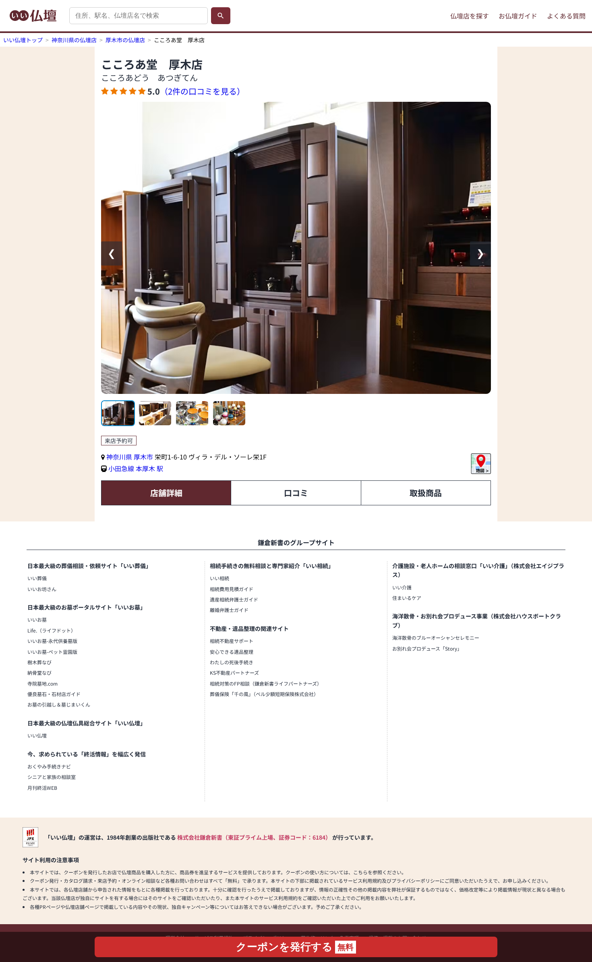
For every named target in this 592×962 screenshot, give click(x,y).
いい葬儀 (37, 578)
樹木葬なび (39, 662)
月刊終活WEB (42, 787)
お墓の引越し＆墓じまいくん (58, 704)
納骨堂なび (39, 672)
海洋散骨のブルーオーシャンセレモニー (435, 637)
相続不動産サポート (231, 640)
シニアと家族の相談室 (51, 776)
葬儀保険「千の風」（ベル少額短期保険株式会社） (264, 693)
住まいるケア (406, 597)
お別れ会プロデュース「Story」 (427, 648)
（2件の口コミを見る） (202, 91)
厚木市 (144, 456)
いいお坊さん (41, 588)
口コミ (296, 493)
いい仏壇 (37, 735)
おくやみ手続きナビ (49, 766)
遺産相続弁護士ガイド (234, 599)
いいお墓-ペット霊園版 (52, 651)
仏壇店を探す (469, 16)
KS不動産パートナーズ (234, 672)
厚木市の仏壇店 (125, 40)
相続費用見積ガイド (231, 588)
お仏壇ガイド (518, 16)
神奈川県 (119, 456)
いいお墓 (37, 619)
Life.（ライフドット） (51, 630)
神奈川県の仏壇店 (74, 40)
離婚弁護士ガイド (229, 609)
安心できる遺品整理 (231, 651)
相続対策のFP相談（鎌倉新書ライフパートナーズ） (266, 683)
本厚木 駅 (149, 468)
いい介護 (402, 587)
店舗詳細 (166, 493)
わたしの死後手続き (231, 662)
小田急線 (121, 468)
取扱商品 (426, 493)
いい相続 (219, 578)
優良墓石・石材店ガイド (54, 693)
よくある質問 (566, 16)
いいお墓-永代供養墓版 (52, 640)
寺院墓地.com (42, 683)
